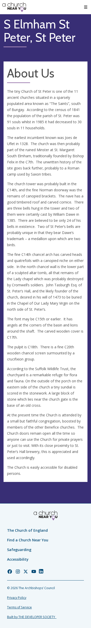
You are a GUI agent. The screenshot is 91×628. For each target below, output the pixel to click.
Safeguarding (19, 549)
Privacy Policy (16, 597)
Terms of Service (19, 607)
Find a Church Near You (27, 540)
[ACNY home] (14, 7)
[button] (85, 7)
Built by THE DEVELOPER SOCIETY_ (31, 617)
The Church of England (27, 530)
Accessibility (18, 559)
